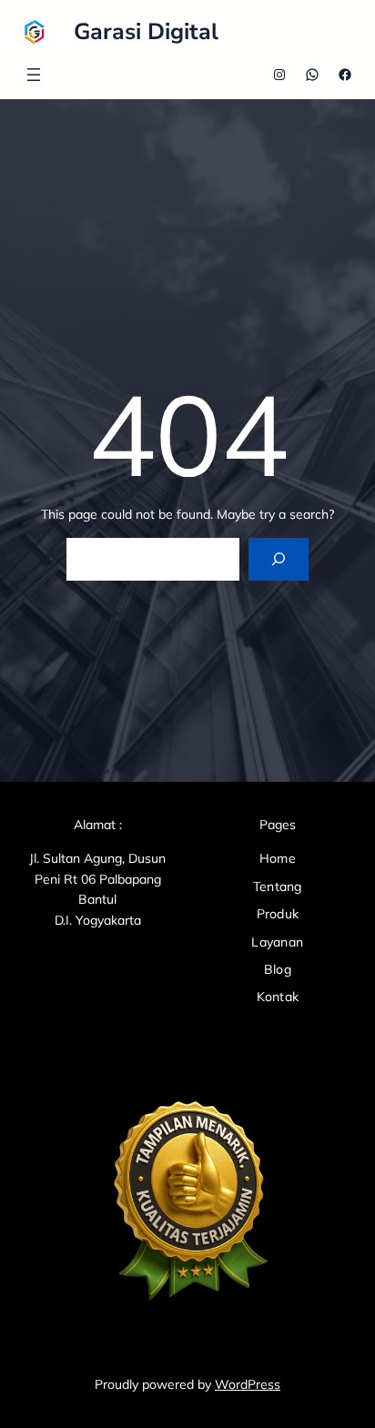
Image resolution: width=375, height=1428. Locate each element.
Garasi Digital (146, 31)
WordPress (247, 1384)
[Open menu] (34, 75)
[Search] (278, 559)
